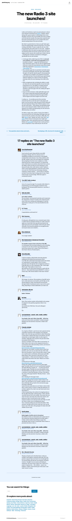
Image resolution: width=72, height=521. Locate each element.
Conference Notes (11, 501)
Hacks (31, 503)
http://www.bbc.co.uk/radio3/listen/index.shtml (33, 347)
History (8, 504)
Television (23, 510)
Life (15, 506)
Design (32, 9)
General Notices (21, 503)
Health (35, 503)
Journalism (32, 504)
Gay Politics (14, 503)
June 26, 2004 (37, 22)
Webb (23, 119)
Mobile (26, 506)
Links (18, 506)
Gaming (8, 503)
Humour (13, 504)
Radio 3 (39, 33)
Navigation (30, 506)
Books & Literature (22, 499)
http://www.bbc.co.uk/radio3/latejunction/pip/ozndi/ (34, 378)
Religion (25, 509)
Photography (24, 507)
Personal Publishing (15, 507)
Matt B (26, 117)
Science (30, 509)
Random (21, 509)
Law (13, 506)
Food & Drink (32, 501)
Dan (48, 117)
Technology (17, 510)
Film (28, 501)
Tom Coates (29, 22)
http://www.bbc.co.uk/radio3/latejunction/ (32, 363)
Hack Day (27, 503)
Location (22, 506)
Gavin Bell (29, 122)
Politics (29, 507)
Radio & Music (38, 9)
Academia (9, 499)
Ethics (21, 501)
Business (30, 499)
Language (9, 506)
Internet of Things (25, 504)
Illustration (17, 504)
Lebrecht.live (38, 66)
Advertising (15, 499)
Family (24, 501)
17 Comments (44, 22)
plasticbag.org (6, 2)
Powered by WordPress (22, 518)
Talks (13, 510)
